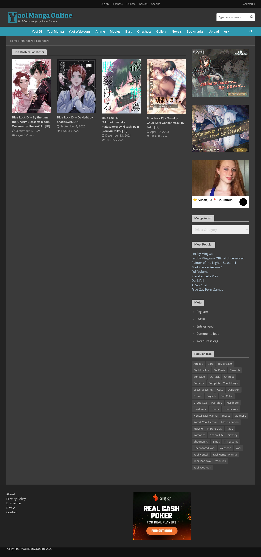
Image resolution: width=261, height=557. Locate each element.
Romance (199, 435)
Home (14, 41)
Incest (226, 415)
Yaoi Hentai (201, 454)
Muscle (198, 428)
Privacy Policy (16, 499)
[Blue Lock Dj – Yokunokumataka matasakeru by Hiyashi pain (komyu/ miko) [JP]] (121, 86)
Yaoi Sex (220, 461)
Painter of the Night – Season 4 (214, 263)
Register (202, 312)
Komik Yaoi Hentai (205, 422)
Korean (143, 4)
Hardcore (233, 402)
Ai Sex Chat (200, 285)
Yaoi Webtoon (202, 467)
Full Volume (200, 272)
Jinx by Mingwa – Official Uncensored (218, 258)
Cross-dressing (203, 389)
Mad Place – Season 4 (207, 267)
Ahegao (198, 363)
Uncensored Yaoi (204, 448)
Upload (213, 31)
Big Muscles (201, 370)
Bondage (199, 376)
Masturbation (230, 422)
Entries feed (205, 326)
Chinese (130, 4)
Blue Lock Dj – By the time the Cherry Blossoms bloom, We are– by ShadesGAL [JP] (31, 122)
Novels (177, 31)
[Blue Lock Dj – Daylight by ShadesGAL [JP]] (76, 86)
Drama (198, 396)
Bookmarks (248, 4)
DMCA (10, 508)
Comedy (199, 383)
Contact (12, 512)
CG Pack (214, 376)
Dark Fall (198, 280)
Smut (216, 441)
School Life (217, 435)
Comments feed (207, 334)
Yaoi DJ (37, 31)
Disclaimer (14, 503)
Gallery (161, 31)
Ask (226, 31)
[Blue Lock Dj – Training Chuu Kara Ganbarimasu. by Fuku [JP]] (166, 86)
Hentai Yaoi (231, 409)
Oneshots (144, 31)
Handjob (216, 402)
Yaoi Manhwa (202, 461)
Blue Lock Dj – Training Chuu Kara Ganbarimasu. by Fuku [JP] (165, 123)
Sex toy (232, 435)
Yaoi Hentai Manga (225, 454)
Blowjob (235, 370)
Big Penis (219, 370)
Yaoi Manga (55, 31)
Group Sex (200, 402)
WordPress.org (207, 341)
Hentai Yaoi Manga (206, 415)
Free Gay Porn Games (207, 289)
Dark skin (234, 389)
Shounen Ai (201, 441)
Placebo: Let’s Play (205, 276)
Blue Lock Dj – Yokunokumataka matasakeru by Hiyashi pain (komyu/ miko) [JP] (120, 124)
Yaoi (238, 448)
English (105, 4)
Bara (128, 31)
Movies (115, 31)
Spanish (155, 4)
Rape (230, 428)
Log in (200, 319)
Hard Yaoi (200, 409)
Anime (100, 31)
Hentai (215, 409)
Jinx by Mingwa (202, 254)
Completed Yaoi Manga (223, 383)
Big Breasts (225, 363)
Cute (220, 389)
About (10, 494)
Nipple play (214, 428)
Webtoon (225, 448)
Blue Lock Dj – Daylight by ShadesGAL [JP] (75, 119)
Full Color (227, 396)
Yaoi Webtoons (80, 31)
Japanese (118, 4)
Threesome (231, 441)
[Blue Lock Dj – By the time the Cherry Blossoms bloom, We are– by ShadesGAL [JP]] (31, 86)
